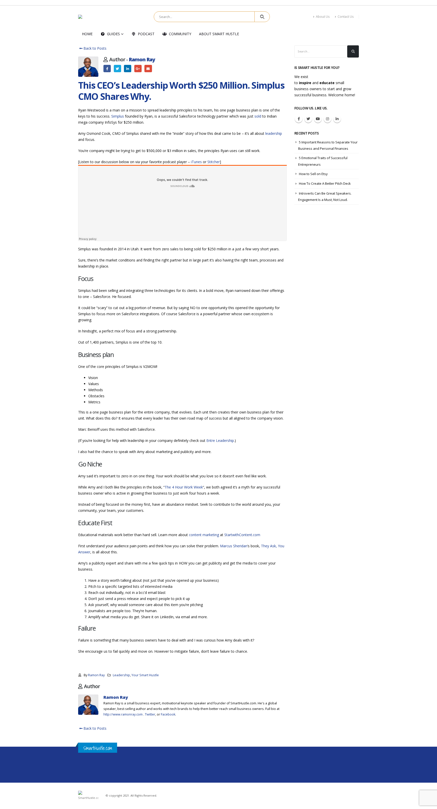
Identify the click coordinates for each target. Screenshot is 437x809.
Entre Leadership (220, 440)
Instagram (327, 119)
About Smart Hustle (219, 33)
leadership (273, 133)
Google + (138, 68)
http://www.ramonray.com (123, 714)
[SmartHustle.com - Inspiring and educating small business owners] (94, 17)
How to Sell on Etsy (313, 174)
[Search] (262, 17)
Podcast (146, 33)
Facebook (107, 68)
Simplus (117, 116)
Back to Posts (94, 48)
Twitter (117, 68)
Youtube (318, 119)
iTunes (196, 161)
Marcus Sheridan (233, 545)
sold (257, 116)
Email (148, 68)
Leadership (121, 675)
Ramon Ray (142, 59)
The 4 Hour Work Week (184, 487)
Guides (113, 33)
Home (87, 33)
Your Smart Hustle (145, 675)
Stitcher (213, 161)
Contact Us (346, 16)
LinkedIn (127, 68)
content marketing (204, 534)
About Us (323, 16)
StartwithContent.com (242, 534)
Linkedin (337, 119)
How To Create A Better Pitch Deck (325, 183)
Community (180, 33)
